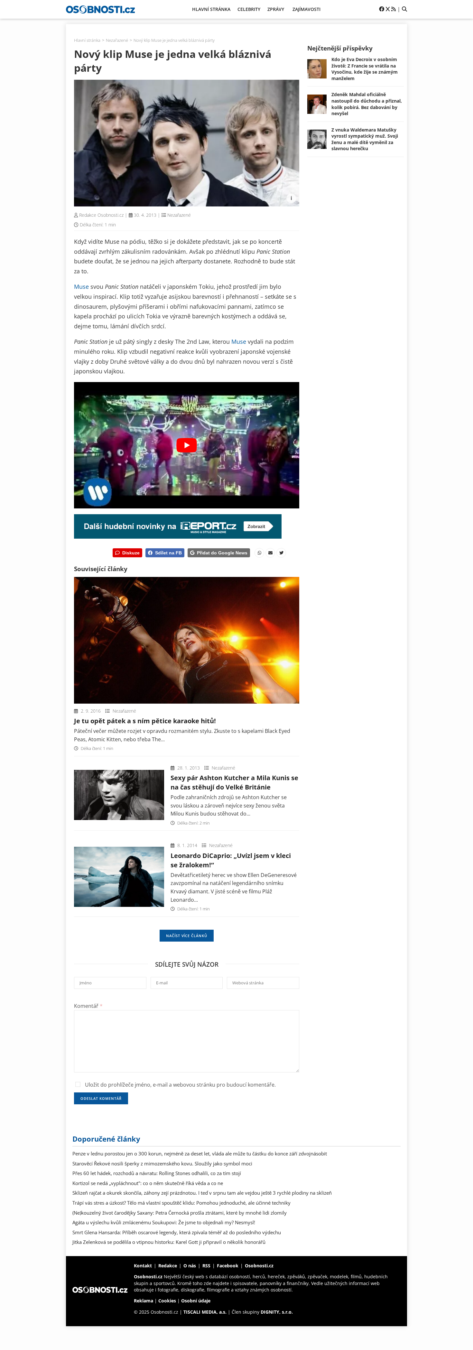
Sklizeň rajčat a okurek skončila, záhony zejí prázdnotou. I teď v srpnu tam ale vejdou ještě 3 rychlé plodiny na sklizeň (202, 1193)
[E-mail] (270, 553)
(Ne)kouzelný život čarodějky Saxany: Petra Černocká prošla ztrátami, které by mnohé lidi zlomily (179, 1212)
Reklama (143, 1301)
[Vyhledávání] (404, 9)
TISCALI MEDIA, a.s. (205, 1312)
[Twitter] (281, 553)
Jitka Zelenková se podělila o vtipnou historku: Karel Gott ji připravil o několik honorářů (168, 1242)
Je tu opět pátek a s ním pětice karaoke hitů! (145, 720)
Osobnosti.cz (259, 1266)
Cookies (167, 1301)
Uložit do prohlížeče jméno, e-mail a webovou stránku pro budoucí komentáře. (180, 1084)
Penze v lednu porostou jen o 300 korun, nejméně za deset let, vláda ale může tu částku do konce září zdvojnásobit (199, 1153)
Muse (81, 286)
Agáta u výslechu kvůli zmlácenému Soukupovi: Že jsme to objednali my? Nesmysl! (163, 1222)
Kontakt (143, 1266)
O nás (189, 1266)
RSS (206, 1266)
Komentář (88, 1005)
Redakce (167, 1266)
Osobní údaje (195, 1301)
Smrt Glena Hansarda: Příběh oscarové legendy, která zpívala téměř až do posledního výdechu (176, 1232)
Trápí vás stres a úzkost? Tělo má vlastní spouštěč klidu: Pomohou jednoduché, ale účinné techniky (181, 1202)
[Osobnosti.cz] (100, 9)
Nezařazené (179, 215)
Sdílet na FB (168, 552)
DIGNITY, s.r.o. (277, 1312)
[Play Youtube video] (186, 445)
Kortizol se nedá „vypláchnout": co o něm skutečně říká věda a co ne (147, 1183)
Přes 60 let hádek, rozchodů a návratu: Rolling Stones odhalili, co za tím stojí (156, 1173)
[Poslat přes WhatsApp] (259, 553)
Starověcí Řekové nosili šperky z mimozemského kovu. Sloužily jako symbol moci (162, 1163)
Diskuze (131, 552)
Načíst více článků (187, 935)
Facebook (227, 1266)
